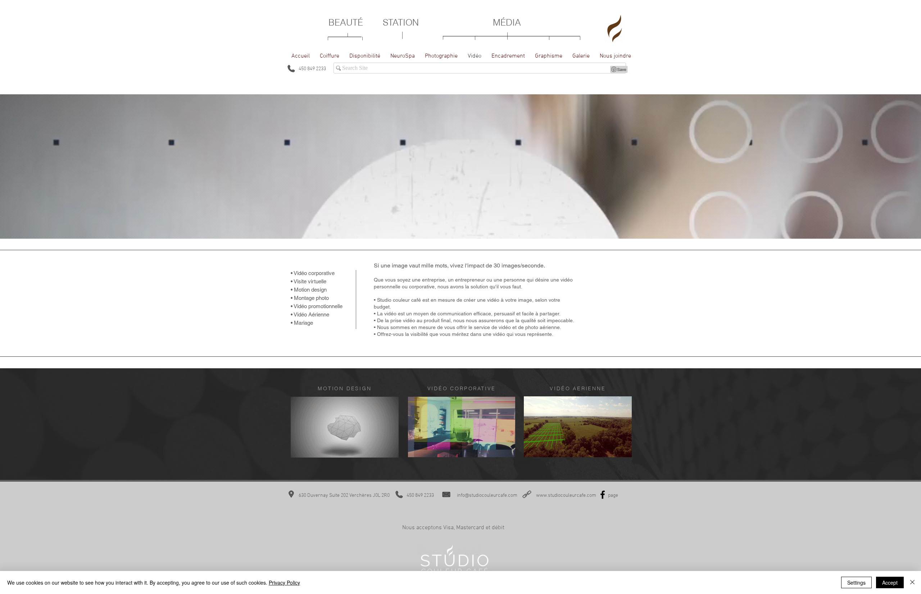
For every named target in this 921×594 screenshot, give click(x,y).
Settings (856, 582)
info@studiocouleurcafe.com (487, 495)
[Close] (912, 582)
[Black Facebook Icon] (602, 494)
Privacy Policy (284, 582)
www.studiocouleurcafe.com (566, 495)
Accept (890, 582)
